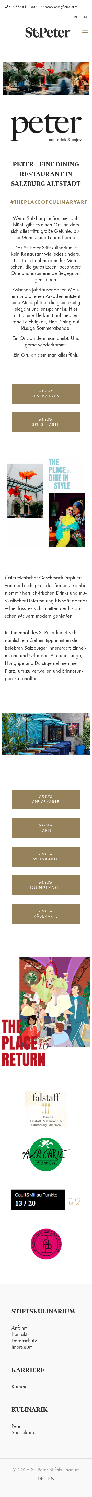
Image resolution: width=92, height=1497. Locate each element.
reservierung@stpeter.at (61, 6)
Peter (17, 1425)
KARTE (46, 828)
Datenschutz (24, 1340)
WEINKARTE (46, 857)
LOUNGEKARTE (46, 885)
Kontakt (19, 1334)
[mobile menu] (85, 31)
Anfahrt (19, 1327)
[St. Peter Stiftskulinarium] (48, 32)
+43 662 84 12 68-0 (23, 6)
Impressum (22, 1346)
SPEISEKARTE (46, 422)
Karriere (20, 1386)
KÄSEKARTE (46, 914)
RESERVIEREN (46, 394)
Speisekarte (24, 1432)
